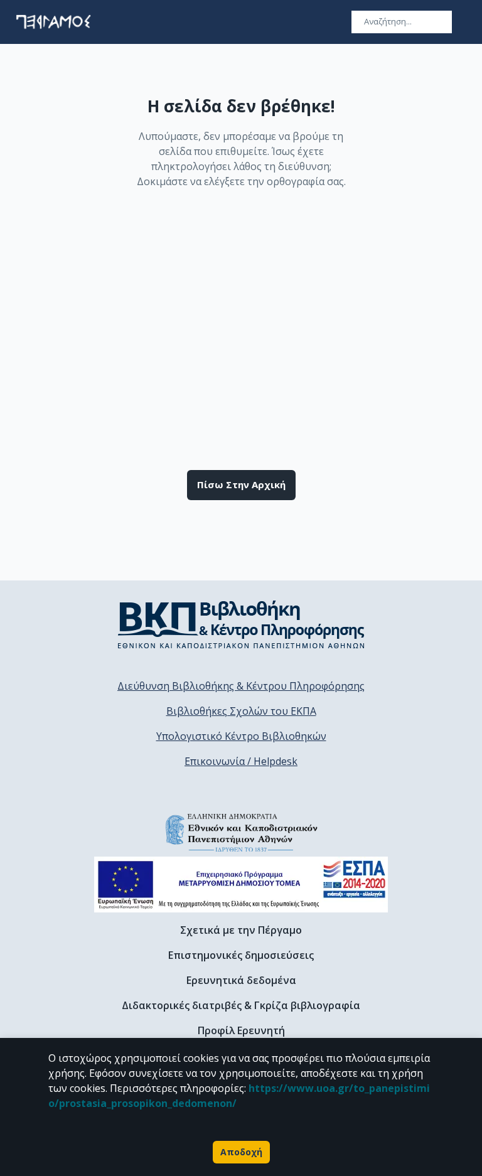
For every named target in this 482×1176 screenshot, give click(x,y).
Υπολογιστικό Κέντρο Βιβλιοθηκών (241, 736)
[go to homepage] (53, 22)
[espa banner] (241, 884)
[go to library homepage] (241, 624)
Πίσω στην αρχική (241, 484)
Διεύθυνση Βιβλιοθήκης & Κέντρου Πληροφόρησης (241, 686)
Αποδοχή (241, 1152)
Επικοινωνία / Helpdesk (241, 761)
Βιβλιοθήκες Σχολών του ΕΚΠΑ (241, 711)
